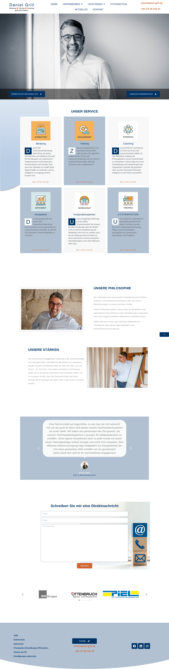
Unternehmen (71, 4)
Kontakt (98, 9)
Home (54, 4)
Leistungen (95, 4)
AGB (16, 636)
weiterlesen (41, 182)
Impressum (18, 644)
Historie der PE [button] (20, 652)
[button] (38, 448)
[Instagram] (147, 646)
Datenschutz (19, 640)
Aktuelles (81, 9)
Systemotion (118, 4)
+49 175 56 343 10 (150, 9)
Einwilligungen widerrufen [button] (25, 656)
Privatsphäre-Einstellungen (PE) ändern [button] (31, 648)
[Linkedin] (141, 646)
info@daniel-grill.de (152, 3)
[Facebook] (134, 646)
